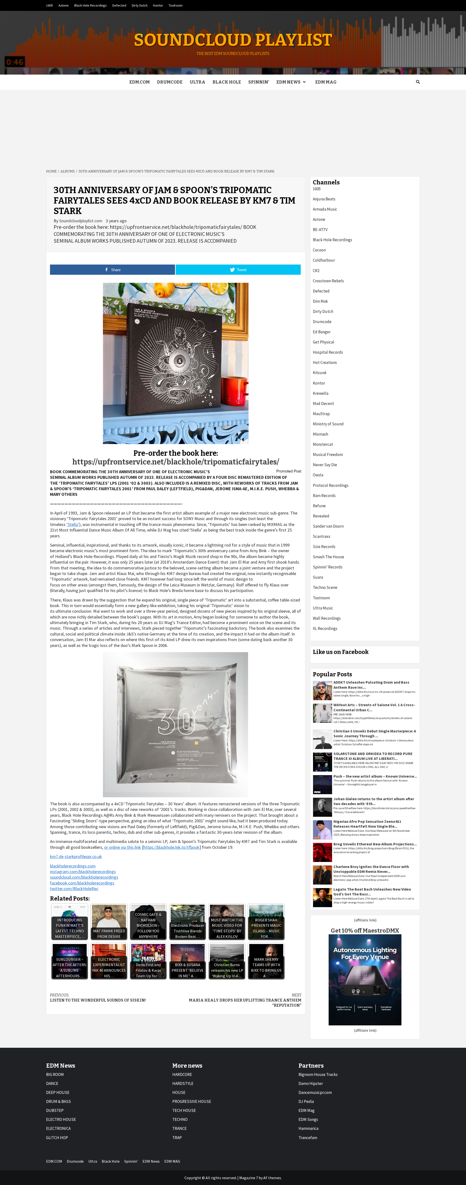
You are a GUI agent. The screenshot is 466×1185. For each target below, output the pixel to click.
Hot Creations (325, 362)
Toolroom (176, 5)
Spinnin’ (258, 82)
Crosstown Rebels (328, 280)
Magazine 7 (248, 1177)
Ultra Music (323, 608)
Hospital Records (328, 352)
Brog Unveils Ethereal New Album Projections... (375, 844)
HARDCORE (182, 1074)
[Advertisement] (233, 126)
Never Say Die (325, 464)
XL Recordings (325, 628)
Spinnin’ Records (327, 567)
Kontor (158, 5)
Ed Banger (322, 332)
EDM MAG (326, 82)
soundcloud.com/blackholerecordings (84, 877)
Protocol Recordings (331, 485)
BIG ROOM (55, 1074)
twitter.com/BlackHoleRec (74, 888)
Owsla (318, 475)
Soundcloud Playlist (233, 40)
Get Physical (323, 342)
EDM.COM (139, 82)
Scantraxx (321, 536)
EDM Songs (308, 1119)
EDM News (288, 82)
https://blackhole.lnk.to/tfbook (171, 847)
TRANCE (179, 1128)
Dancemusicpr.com (315, 1092)
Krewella (320, 393)
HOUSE (178, 1092)
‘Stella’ (73, 524)
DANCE (52, 1083)
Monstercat (323, 444)
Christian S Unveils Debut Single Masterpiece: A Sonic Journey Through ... (374, 733)
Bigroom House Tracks (318, 1074)
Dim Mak (320, 301)
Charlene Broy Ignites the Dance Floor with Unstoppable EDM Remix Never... (371, 869)
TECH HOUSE (184, 1110)
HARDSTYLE (182, 1083)
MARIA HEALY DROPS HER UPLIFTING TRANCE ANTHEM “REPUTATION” (245, 1000)
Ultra (197, 82)
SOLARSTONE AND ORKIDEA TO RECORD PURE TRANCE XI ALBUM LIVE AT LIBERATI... (373, 756)
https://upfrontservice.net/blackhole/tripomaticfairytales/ (175, 462)
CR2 (316, 270)
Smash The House (328, 556)
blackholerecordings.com (73, 866)
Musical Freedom (328, 454)
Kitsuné (319, 372)
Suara (318, 577)
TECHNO (180, 1119)
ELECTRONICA (58, 1128)
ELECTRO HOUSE (61, 1119)
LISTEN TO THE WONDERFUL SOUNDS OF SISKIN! (98, 998)
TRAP (177, 1137)
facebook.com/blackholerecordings (82, 883)
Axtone (63, 5)
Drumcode (170, 82)
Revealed (321, 516)
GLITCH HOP (57, 1137)
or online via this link (122, 847)
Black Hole (227, 82)
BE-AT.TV (320, 229)
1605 (49, 5)
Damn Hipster (311, 1083)
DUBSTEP (55, 1110)
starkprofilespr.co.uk (83, 856)
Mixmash (320, 434)
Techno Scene (325, 587)
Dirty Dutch (140, 5)
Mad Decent (323, 403)
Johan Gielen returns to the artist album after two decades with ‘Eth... (373, 801)
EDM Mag (307, 1110)
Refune (319, 505)
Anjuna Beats (324, 199)
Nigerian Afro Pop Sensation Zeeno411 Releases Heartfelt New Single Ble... (367, 824)
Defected (119, 5)
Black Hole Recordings (90, 5)
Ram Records (324, 495)
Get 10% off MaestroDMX (365, 930)
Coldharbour (324, 260)
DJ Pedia (306, 1101)
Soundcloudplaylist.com (81, 220)
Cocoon (319, 250)
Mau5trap (321, 413)
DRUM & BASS (58, 1101)
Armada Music (325, 209)
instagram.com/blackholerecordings (83, 871)
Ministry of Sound (328, 424)
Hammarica (308, 1128)
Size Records (324, 546)
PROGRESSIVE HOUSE (191, 1101)
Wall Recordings (327, 618)
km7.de (57, 856)
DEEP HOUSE (57, 1092)
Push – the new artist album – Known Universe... (375, 776)
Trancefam (308, 1137)
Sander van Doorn (328, 526)
